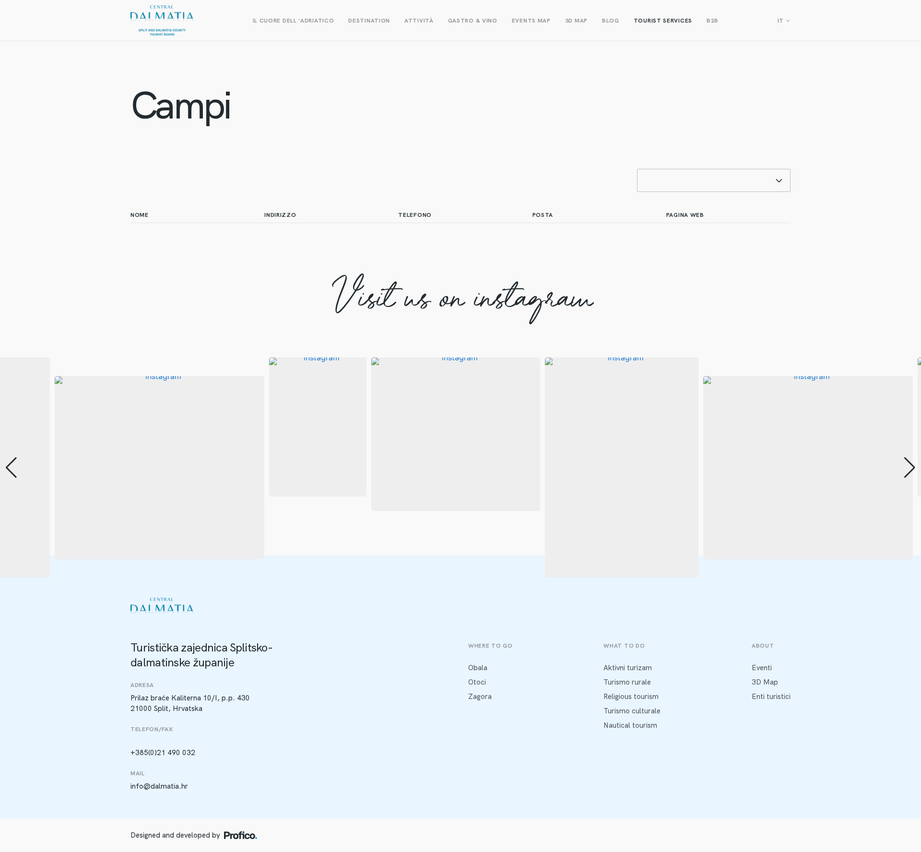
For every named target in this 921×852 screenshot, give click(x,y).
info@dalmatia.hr (159, 786)
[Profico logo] (240, 835)
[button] (460, 571)
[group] (159, 467)
